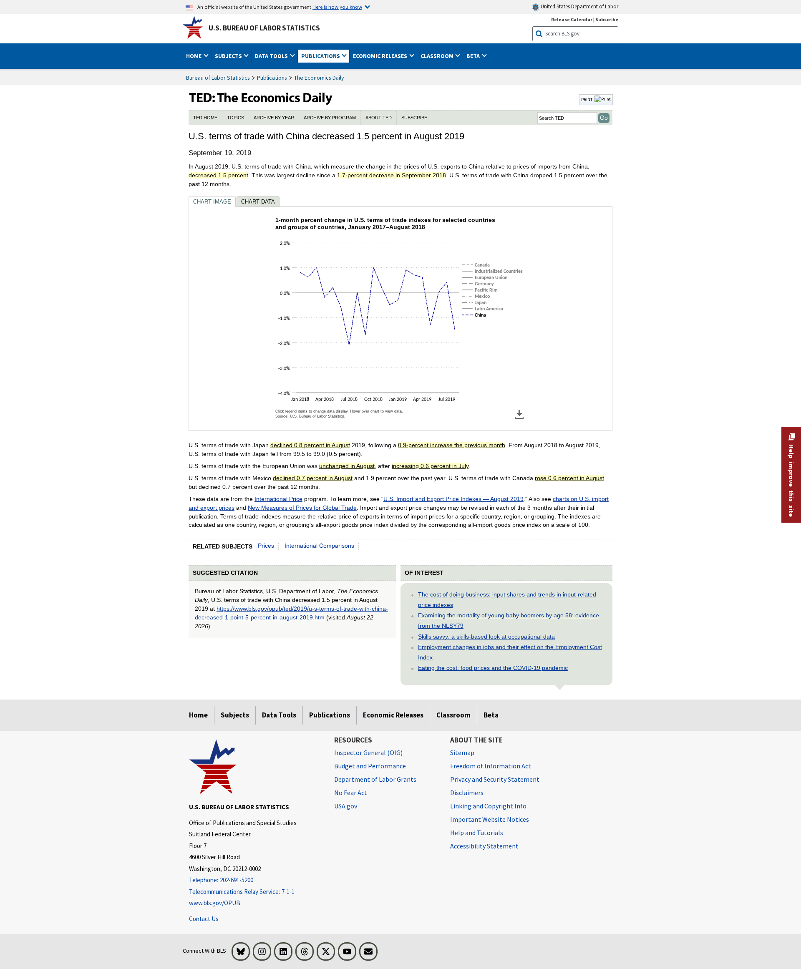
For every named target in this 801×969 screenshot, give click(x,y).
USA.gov (345, 806)
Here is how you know (337, 6)
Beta (491, 715)
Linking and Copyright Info (488, 806)
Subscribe (606, 19)
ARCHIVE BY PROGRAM (330, 117)
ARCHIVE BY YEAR (274, 117)
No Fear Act (350, 792)
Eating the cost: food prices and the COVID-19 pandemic (493, 667)
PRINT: (587, 99)
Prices (266, 545)
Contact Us (204, 919)
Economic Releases (393, 715)
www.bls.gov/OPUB (214, 903)
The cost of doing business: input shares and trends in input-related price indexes (507, 599)
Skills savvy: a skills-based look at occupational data (486, 636)
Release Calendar (571, 19)
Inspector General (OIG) (368, 752)
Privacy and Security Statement (494, 779)
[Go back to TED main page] (383, 99)
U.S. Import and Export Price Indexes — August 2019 (453, 499)
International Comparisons (319, 545)
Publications (272, 77)
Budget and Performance (370, 766)
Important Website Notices (489, 819)
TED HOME (205, 117)
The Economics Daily (319, 77)
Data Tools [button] (272, 56)
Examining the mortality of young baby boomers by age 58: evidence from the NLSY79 (508, 620)
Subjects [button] (229, 56)
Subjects (235, 715)
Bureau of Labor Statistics (218, 77)
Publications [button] (321, 56)
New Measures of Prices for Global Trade (302, 507)
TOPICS (235, 117)
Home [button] (194, 56)
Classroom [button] (438, 56)
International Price (278, 499)
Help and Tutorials (476, 832)
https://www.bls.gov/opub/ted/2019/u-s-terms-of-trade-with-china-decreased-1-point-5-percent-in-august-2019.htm (291, 613)
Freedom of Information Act (490, 766)
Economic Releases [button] (380, 56)
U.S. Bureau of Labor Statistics (264, 28)
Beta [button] (473, 56)
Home (198, 715)
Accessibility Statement (484, 846)
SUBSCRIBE (414, 117)
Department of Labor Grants (375, 779)
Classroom (453, 715)
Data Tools (279, 715)
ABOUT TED (378, 117)
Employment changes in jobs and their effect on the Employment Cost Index (510, 652)
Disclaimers (467, 792)
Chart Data (258, 202)
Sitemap (462, 752)
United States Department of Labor (578, 6)
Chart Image (212, 202)
